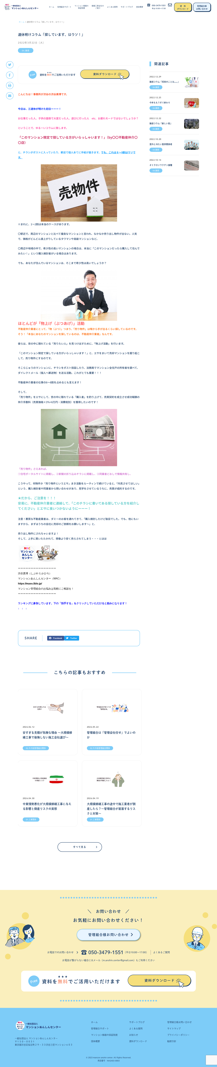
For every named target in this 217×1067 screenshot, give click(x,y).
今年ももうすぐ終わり (159, 103)
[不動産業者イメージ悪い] (79, 295)
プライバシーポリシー (178, 1035)
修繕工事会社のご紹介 (98, 7)
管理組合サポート (64, 7)
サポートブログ (127, 7)
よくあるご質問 (161, 952)
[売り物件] (79, 193)
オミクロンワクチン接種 (160, 165)
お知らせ (133, 1035)
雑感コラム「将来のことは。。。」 (164, 82)
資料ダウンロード (138, 1041)
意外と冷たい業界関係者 (160, 144)
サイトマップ (174, 1028)
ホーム (51, 7)
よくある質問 (112, 7)
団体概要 (139, 7)
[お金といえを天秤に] (79, 437)
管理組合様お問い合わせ (179, 1022)
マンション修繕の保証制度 (81, 7)
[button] (10, 64)
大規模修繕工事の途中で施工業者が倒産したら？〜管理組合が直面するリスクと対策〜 (111, 809)
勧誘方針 (171, 1041)
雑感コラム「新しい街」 (160, 123)
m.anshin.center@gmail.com (118, 960)
